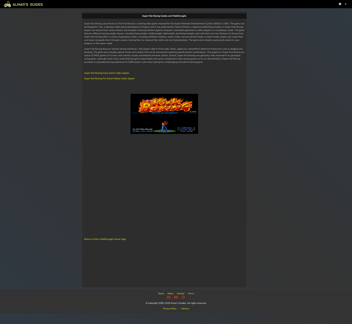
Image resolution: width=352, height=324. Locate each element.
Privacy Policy (169, 308)
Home (161, 293)
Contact (180, 293)
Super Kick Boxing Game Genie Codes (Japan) (106, 73)
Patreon (185, 308)
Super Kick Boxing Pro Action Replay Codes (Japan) (109, 78)
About (170, 293)
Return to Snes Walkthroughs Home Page (105, 239)
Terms (191, 293)
